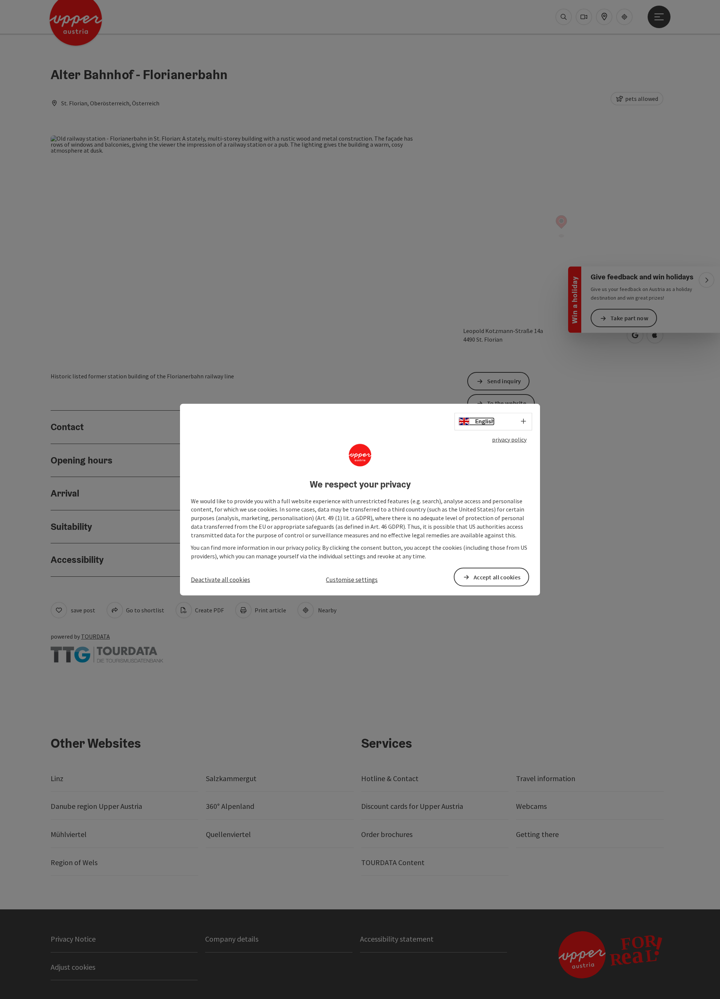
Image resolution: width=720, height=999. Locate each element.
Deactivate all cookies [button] (220, 580)
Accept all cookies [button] (497, 576)
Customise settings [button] (352, 580)
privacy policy (509, 439)
